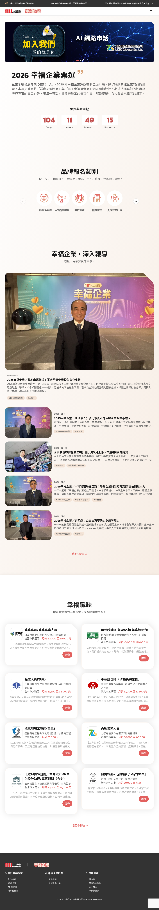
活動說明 (52, 879)
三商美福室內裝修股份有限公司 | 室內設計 (48, 783)
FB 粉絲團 (12, 887)
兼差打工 (93, 887)
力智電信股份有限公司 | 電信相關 (119, 733)
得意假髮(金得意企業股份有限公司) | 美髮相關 (124, 636)
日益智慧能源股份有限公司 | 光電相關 (45, 635)
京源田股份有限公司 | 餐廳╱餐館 (119, 779)
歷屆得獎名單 (54, 883)
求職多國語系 (95, 883)
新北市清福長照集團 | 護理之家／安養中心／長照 (124, 686)
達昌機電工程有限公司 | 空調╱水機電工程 (48, 733)
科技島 (92, 879)
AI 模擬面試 (94, 891)
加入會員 (12, 879)
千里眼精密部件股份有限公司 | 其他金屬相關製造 (48, 686)
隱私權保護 (13, 891)
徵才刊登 (12, 883)
